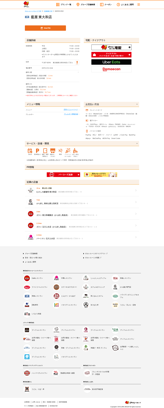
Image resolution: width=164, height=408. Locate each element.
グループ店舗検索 (31, 253)
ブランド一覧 (66, 4)
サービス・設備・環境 (38, 143)
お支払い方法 (92, 104)
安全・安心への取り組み (33, 258)
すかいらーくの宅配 (92, 258)
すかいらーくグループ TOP (33, 11)
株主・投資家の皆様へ (49, 402)
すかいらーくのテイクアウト (95, 253)
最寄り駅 (29, 72)
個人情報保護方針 (41, 406)
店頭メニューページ (71, 109)
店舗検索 (88, 4)
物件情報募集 (63, 402)
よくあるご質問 (127, 4)
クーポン (108, 4)
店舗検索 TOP (48, 11)
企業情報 (27, 402)
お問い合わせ (36, 402)
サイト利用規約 (29, 406)
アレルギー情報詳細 (71, 114)
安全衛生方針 (54, 406)
